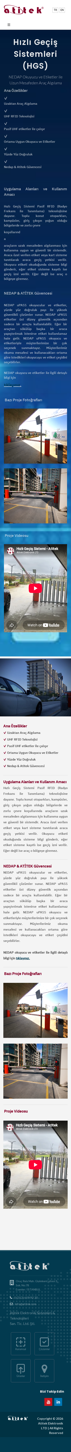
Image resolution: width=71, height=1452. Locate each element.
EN (62, 9)
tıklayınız (12, 384)
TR (55, 9)
